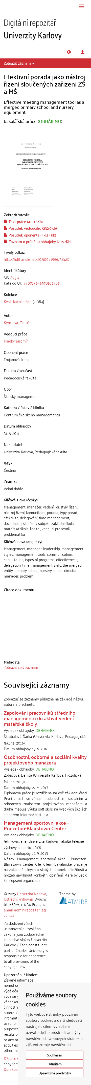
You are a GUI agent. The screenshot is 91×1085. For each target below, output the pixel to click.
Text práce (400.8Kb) (25, 221)
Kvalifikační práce (18, 301)
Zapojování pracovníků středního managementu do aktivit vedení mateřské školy (39, 718)
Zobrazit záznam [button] (18, 63)
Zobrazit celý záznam (21, 667)
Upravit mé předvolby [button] (54, 1073)
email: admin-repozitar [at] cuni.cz (25, 912)
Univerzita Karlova (31, 893)
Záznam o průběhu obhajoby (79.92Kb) (39, 241)
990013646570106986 (42, 282)
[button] (69, 52)
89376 (15, 277)
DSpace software (17, 1058)
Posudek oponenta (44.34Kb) (32, 234)
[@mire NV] (73, 899)
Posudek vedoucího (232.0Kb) (32, 227)
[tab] (45, 280)
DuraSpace (12, 1069)
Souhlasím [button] (54, 1055)
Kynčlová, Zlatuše (18, 322)
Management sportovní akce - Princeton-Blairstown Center (36, 825)
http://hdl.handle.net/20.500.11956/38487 (37, 259)
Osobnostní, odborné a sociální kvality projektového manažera (45, 759)
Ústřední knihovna (18, 898)
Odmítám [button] (55, 1063)
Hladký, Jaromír (16, 340)
